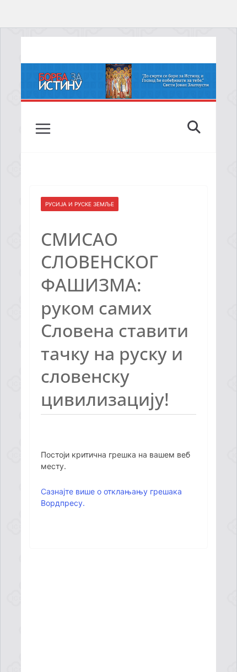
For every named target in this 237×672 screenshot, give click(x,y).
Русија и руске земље (79, 204)
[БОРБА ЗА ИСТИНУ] (118, 70)
